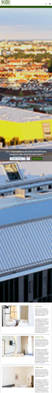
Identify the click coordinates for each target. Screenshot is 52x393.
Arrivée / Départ (17, 156)
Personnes (28, 156)
